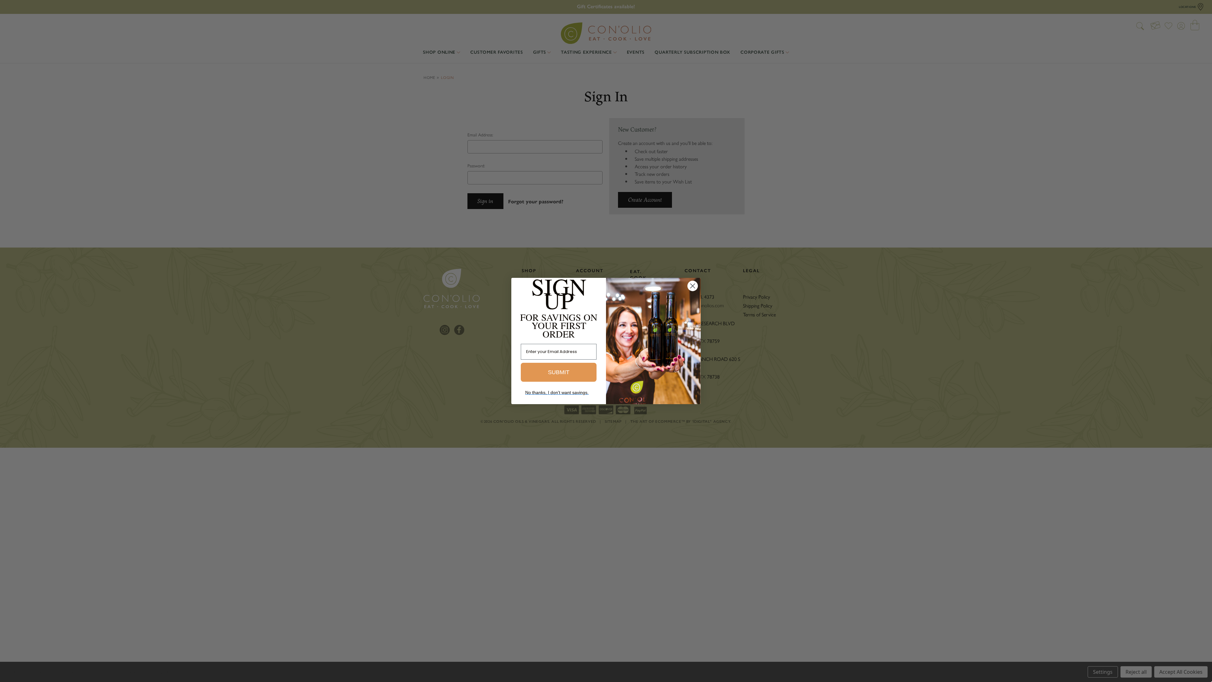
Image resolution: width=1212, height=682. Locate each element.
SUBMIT (558, 372)
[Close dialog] (692, 285)
